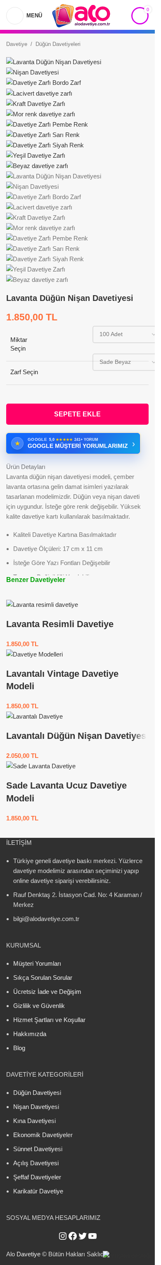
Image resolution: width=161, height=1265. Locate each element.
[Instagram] (63, 1236)
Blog (19, 1047)
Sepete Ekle (77, 414)
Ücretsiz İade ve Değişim (47, 991)
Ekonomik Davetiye (39, 1134)
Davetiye (16, 44)
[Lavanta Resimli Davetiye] (42, 604)
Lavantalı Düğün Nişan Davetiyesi (77, 736)
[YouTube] (92, 1236)
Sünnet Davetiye (35, 1148)
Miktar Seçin (18, 344)
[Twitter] (83, 1236)
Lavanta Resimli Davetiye (60, 624)
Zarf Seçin (24, 371)
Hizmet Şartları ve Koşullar (49, 1019)
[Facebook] (73, 1236)
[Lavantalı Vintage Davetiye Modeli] (34, 653)
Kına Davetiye (32, 1120)
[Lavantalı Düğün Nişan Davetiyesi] (34, 715)
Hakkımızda (29, 1033)
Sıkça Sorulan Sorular (42, 977)
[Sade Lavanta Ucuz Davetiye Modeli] (41, 765)
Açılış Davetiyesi (36, 1162)
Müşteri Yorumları (37, 963)
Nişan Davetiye (33, 1106)
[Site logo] (81, 14)
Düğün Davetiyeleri (58, 44)
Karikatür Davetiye (38, 1191)
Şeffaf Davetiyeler (37, 1177)
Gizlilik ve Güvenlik (39, 1005)
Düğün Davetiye (35, 1092)
